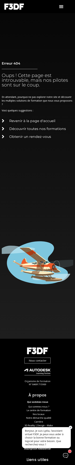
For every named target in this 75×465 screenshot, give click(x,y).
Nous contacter (37, 360)
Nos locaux (38, 414)
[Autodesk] (37, 372)
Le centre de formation (39, 410)
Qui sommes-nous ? (38, 406)
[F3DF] (37, 351)
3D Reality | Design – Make (39, 425)
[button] (61, 6)
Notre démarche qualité (38, 417)
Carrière (38, 421)
